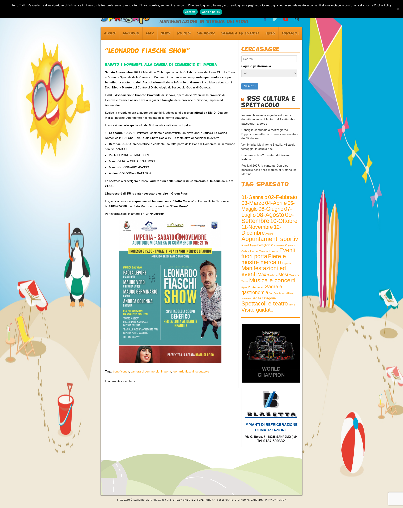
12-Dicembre (261, 230)
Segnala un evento (240, 33)
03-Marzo (252, 203)
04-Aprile (276, 203)
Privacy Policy (275, 500)
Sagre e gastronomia (256, 66)
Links (270, 33)
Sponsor (206, 33)
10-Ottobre (283, 221)
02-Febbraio (282, 197)
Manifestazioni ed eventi (263, 271)
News (165, 33)
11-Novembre (257, 227)
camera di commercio (145, 371)
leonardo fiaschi (183, 371)
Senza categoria (263, 298)
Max (150, 33)
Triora (292, 304)
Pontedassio (256, 287)
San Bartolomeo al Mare (281, 293)
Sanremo (246, 298)
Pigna (244, 287)
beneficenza (121, 371)
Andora (269, 234)
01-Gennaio (254, 197)
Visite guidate (257, 310)
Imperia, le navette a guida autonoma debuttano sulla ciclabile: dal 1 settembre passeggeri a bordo (268, 119)
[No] (398, 9)
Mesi (283, 274)
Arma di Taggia (248, 245)
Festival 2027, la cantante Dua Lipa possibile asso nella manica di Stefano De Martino (269, 170)
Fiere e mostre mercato (263, 259)
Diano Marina (259, 251)
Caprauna (290, 245)
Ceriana (245, 251)
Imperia (286, 263)
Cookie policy (211, 11)
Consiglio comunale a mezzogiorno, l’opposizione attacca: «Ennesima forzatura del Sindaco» (269, 134)
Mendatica (272, 275)
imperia (166, 371)
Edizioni (274, 251)
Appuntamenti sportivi (270, 238)
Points (184, 33)
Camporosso (277, 245)
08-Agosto (270, 214)
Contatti (290, 33)
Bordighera (263, 245)
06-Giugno (270, 209)
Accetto (190, 11)
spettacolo (202, 371)
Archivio (131, 33)
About (110, 33)
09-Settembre (267, 217)
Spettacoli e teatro (264, 303)
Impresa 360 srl (161, 500)
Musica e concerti (272, 280)
